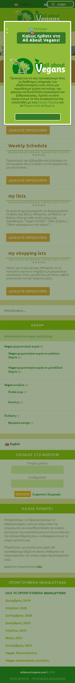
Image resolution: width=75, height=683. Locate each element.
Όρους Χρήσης (48, 102)
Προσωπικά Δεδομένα (39, 105)
